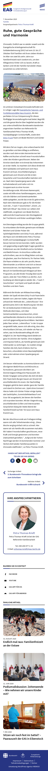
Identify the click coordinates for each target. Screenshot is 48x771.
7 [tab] (25, 98)
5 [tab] (20, 98)
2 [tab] (11, 98)
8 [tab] (28, 98)
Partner (34, 763)
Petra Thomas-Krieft (26, 24)
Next (40, 87)
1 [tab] (8, 98)
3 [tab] (14, 98)
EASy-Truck (8, 137)
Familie (6, 22)
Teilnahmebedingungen (20, 763)
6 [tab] (22, 98)
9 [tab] (31, 98)
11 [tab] (37, 98)
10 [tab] (34, 98)
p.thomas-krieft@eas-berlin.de (27, 549)
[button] (12, 460)
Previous (8, 87)
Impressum (17, 761)
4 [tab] (17, 98)
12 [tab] (39, 98)
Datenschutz (28, 761)
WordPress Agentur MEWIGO (29, 766)
